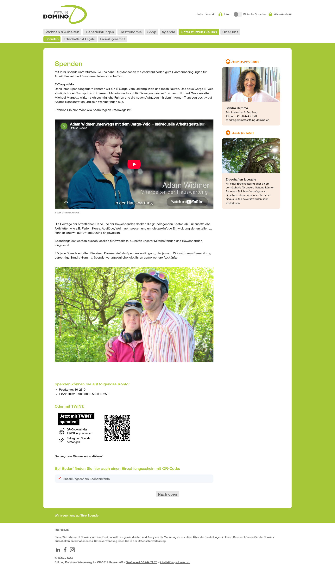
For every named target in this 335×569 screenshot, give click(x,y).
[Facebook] (65, 550)
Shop (151, 32)
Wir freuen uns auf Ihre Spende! (77, 515)
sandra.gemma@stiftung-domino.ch (247, 119)
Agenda (168, 32)
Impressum (62, 529)
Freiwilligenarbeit (112, 39)
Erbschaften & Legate (79, 39)
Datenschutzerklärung (152, 540)
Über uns (230, 32)
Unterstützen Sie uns (199, 32)
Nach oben (167, 494)
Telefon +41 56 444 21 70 (241, 116)
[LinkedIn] (58, 550)
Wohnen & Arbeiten (62, 32)
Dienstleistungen (99, 32)
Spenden (52, 39)
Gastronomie (130, 32)
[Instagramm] (72, 550)
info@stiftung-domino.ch (175, 562)
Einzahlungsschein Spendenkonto (86, 479)
